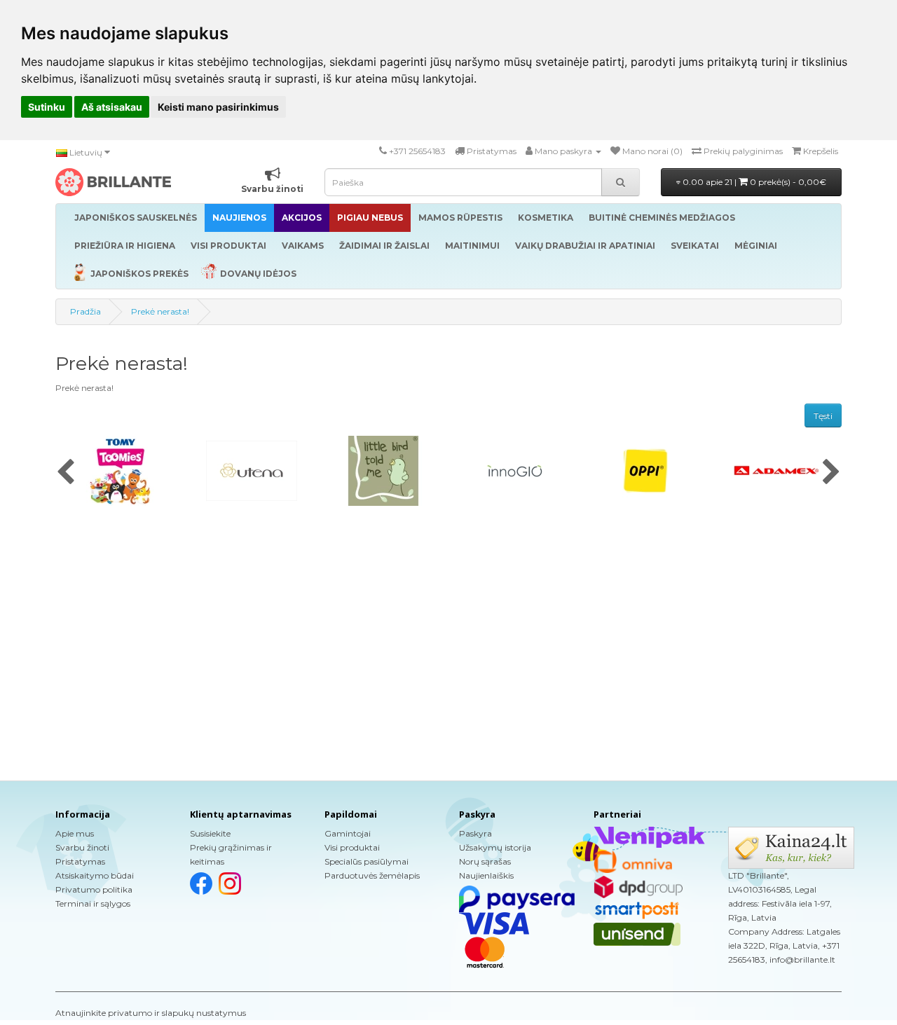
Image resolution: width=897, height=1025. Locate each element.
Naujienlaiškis (486, 875)
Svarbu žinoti (82, 847)
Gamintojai (347, 833)
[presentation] (65, 473)
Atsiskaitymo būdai (94, 875)
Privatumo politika (93, 889)
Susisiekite (210, 833)
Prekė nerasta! (160, 311)
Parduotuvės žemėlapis (372, 875)
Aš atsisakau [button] (111, 107)
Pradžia (85, 311)
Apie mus (74, 833)
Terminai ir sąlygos (92, 903)
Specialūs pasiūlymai (366, 861)
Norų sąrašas (485, 861)
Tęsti (823, 416)
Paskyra (475, 833)
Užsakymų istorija (495, 847)
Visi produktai (352, 847)
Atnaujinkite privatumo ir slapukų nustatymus (150, 1012)
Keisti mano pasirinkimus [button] (218, 107)
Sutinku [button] (46, 107)
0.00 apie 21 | (753, 182)
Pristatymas (80, 861)
